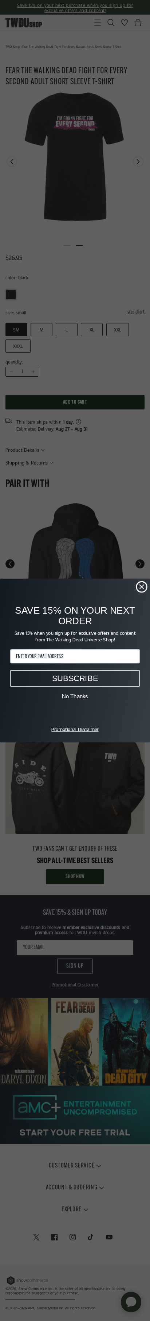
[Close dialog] (141, 587)
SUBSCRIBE (75, 678)
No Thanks (75, 696)
